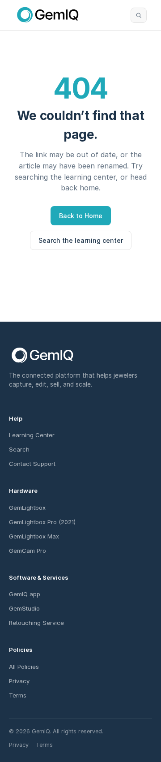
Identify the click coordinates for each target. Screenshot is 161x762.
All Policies (24, 666)
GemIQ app (24, 594)
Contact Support (32, 463)
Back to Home (80, 216)
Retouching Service (36, 622)
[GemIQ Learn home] (47, 15)
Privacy (19, 681)
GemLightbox (27, 507)
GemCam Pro (27, 550)
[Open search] (139, 15)
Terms (17, 695)
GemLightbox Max (34, 536)
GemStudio (24, 608)
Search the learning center (80, 240)
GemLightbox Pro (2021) (42, 521)
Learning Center (32, 435)
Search (19, 449)
